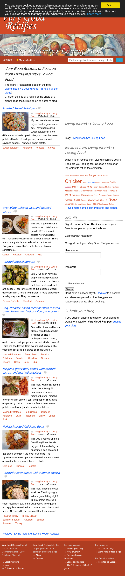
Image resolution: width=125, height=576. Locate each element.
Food (89, 186)
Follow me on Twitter (14, 568)
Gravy (42, 415)
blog (7, 565)
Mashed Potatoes (11, 354)
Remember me (76, 283)
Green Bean (31, 354)
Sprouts (39, 301)
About (38, 555)
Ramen (109, 195)
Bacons (6, 361)
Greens (45, 358)
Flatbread (82, 187)
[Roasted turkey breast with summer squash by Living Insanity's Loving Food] (15, 489)
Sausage (84, 200)
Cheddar (32, 358)
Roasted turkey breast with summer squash (31, 473)
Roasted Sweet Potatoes (18, 108)
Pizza (114, 190)
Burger (92, 175)
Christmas (105, 182)
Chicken (29, 254)
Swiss (89, 204)
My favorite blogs (26, 60)
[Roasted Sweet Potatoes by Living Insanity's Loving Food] (15, 121)
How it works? (73, 551)
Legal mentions (12, 561)
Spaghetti (69, 203)
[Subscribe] (32, 113)
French (95, 187)
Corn (26, 361)
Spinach (78, 204)
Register (102, 293)
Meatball (69, 190)
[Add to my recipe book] (39, 108)
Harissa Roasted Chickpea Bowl (23, 426)
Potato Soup (93, 195)
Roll (66, 200)
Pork (4, 419)
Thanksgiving (103, 204)
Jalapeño (45, 411)
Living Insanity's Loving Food (21, 88)
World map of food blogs (109, 551)
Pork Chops (31, 411)
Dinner (75, 186)
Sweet (51, 147)
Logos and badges (75, 561)
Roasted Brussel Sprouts (18, 262)
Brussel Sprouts (10, 301)
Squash (40, 519)
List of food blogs (106, 548)
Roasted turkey (10, 515)
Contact (39, 558)
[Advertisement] (31, 180)
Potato (84, 195)
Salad (71, 199)
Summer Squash (11, 519)
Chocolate (91, 182)
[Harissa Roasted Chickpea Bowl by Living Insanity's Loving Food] (15, 439)
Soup (113, 199)
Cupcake (68, 187)
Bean (17, 361)
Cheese (104, 175)
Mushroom (86, 190)
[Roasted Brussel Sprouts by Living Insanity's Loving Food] (15, 274)
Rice (40, 254)
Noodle (94, 191)
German (102, 187)
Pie (109, 190)
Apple (67, 175)
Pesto (105, 191)
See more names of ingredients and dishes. (93, 208)
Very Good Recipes (11, 544)
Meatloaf (45, 354)
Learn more (94, 14)
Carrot (5, 254)
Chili (84, 182)
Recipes (7, 60)
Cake (99, 175)
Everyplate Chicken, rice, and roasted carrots (26, 209)
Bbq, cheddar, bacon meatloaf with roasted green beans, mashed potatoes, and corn (31, 310)
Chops (52, 415)
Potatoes (27, 147)
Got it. (110, 5)
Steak (83, 204)
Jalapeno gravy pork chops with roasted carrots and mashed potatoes (28, 371)
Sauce (77, 199)
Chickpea (7, 465)
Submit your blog (75, 548)
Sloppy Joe (104, 200)
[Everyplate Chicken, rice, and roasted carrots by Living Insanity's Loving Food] (15, 224)
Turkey (18, 523)
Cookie (113, 182)
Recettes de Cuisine (107, 561)
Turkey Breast (29, 515)
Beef (86, 175)
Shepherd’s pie (93, 200)
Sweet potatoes (10, 147)
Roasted (40, 147)
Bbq (35, 361)
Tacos (94, 203)
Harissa (20, 465)
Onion (99, 190)
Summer (6, 523)
